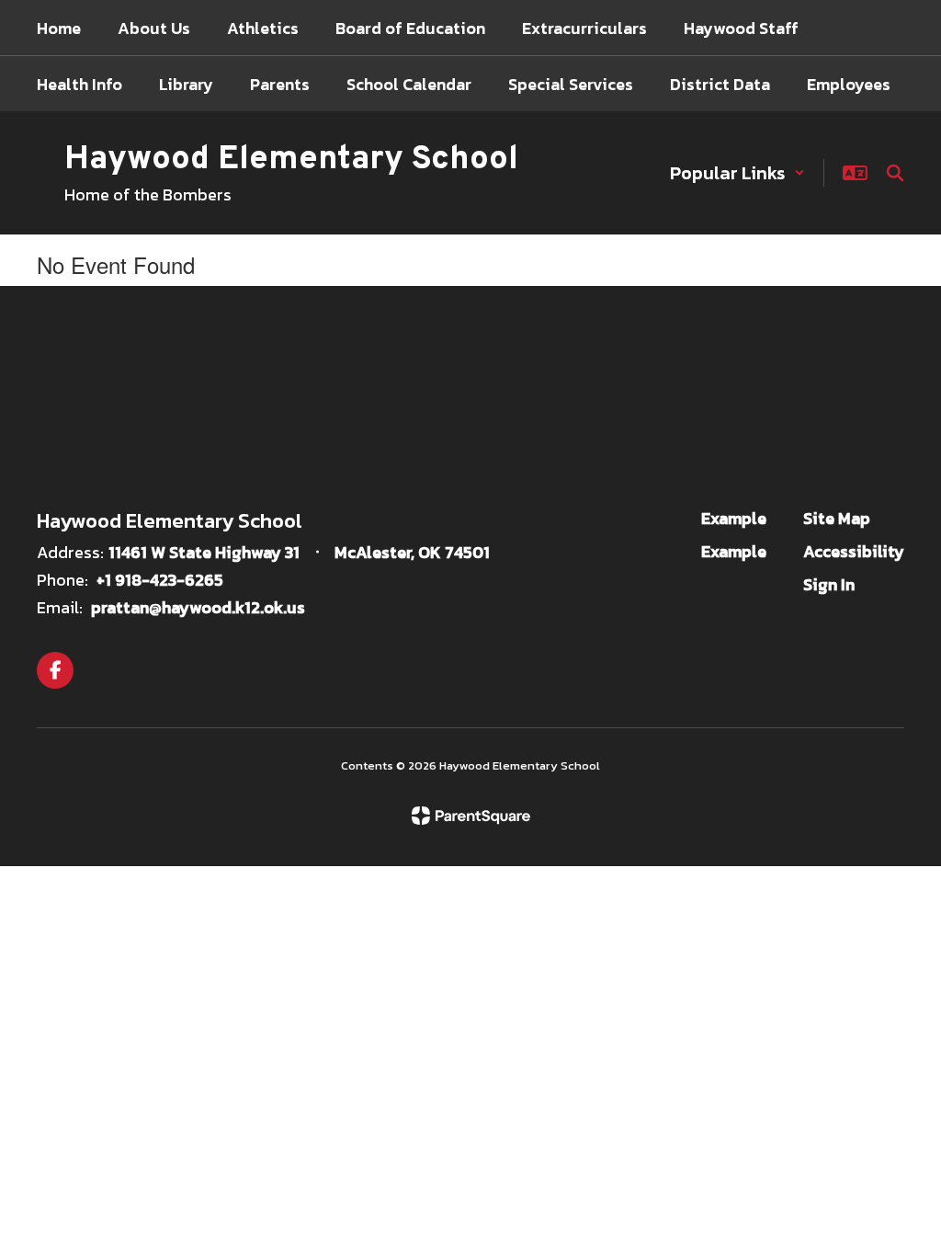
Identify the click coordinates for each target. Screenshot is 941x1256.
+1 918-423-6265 (159, 579)
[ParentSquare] (471, 815)
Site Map (836, 518)
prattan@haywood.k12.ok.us (198, 607)
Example (733, 518)
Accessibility (853, 551)
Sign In (829, 584)
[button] (737, 173)
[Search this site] (895, 173)
